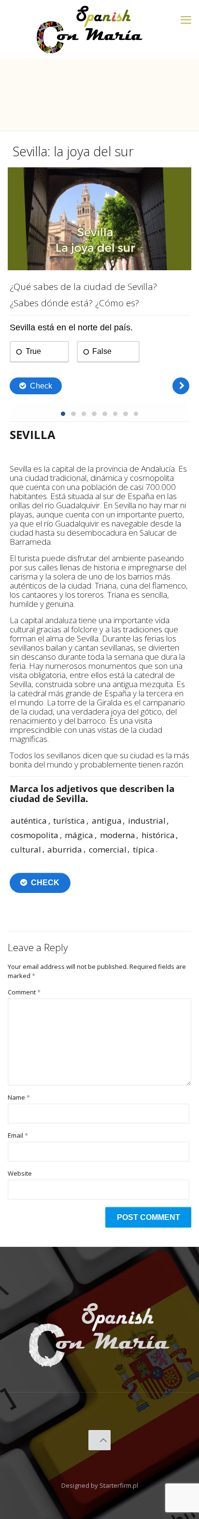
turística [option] (69, 820)
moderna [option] (117, 835)
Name (19, 1097)
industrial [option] (147, 820)
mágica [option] (79, 835)
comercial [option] (108, 848)
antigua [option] (107, 820)
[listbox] (99, 835)
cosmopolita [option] (34, 835)
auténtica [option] (29, 820)
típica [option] (144, 848)
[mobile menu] (186, 19)
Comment (24, 992)
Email (18, 1135)
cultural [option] (26, 848)
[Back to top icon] (99, 1440)
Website (20, 1173)
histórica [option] (158, 835)
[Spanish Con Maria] (90, 29)
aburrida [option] (64, 848)
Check (45, 883)
